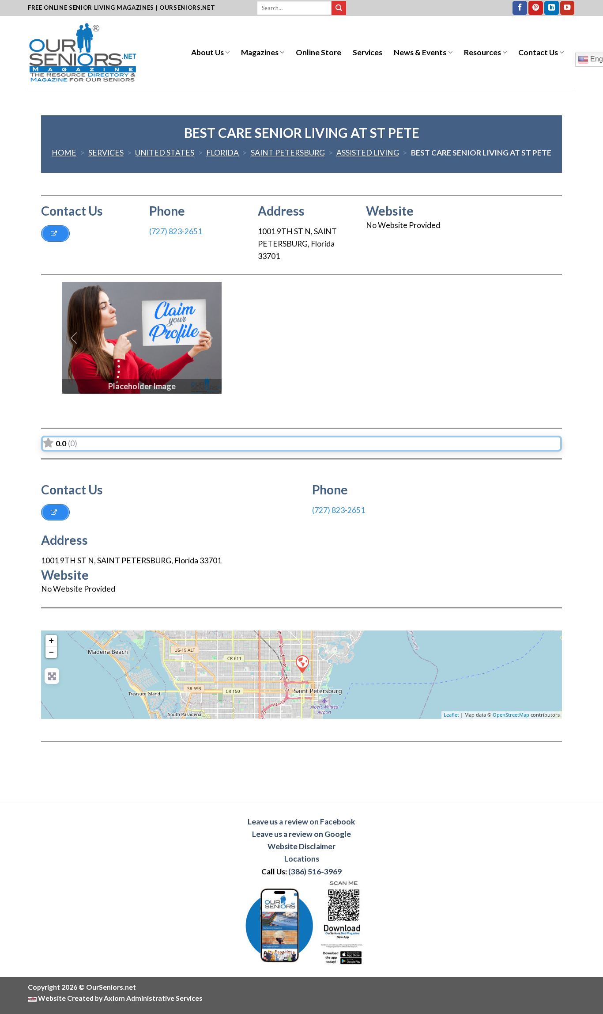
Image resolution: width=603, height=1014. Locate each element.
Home (64, 152)
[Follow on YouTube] (567, 8)
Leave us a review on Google (301, 834)
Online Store (318, 52)
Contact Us (538, 52)
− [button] (51, 652)
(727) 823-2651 (175, 231)
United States (164, 152)
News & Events (420, 52)
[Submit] (339, 8)
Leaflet (451, 714)
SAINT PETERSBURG (288, 152)
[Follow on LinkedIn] (551, 8)
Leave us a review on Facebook (301, 821)
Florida (222, 152)
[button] (74, 338)
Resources (482, 52)
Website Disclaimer (301, 846)
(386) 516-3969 (315, 871)
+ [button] (51, 640)
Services (367, 52)
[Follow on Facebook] (520, 8)
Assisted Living (367, 152)
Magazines (260, 52)
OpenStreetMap (511, 714)
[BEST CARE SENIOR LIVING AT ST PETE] (302, 664)
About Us (207, 52)
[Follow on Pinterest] (535, 8)
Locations (301, 858)
